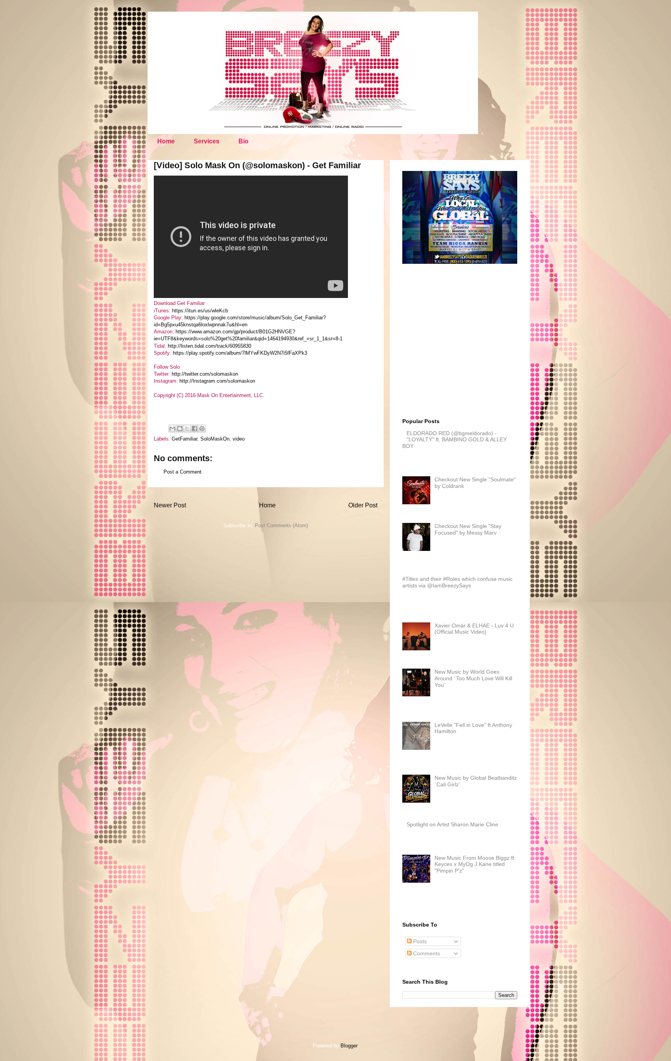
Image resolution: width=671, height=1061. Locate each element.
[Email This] (172, 428)
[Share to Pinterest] (202, 428)
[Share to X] (187, 428)
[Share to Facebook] (194, 428)
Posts (419, 941)
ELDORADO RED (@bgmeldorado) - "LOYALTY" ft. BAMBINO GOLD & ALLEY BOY (454, 439)
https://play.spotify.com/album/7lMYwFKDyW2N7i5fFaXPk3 (240, 353)
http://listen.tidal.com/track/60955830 (209, 346)
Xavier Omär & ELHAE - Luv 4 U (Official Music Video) (474, 628)
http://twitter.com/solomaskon (205, 374)
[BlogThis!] (180, 428)
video (239, 439)
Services (206, 141)
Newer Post (170, 505)
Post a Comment (182, 472)
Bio (243, 141)
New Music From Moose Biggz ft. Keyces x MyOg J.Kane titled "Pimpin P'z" (475, 864)
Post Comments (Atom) (281, 525)
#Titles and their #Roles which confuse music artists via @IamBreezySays (457, 582)
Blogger (349, 1046)
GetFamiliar (184, 439)
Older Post (362, 505)
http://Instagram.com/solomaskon (217, 381)
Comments (426, 953)
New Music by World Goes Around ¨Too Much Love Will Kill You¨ (473, 678)
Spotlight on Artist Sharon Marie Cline (452, 824)
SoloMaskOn (214, 439)
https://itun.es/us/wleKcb (200, 311)
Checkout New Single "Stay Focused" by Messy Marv (468, 529)
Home (166, 141)
